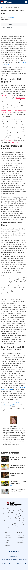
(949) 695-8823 (14, 556)
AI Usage (7, 540)
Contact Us (20, 532)
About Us (7, 532)
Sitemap (7, 545)
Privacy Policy (20, 535)
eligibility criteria (7, 96)
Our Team (7, 535)
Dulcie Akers (11, 17)
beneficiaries (20, 98)
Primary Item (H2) (7, 27)
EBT (2, 7)
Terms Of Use (7, 537)
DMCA (7, 542)
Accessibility (20, 542)
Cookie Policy (20, 537)
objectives (15, 142)
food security (8, 140)
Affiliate (20, 540)
